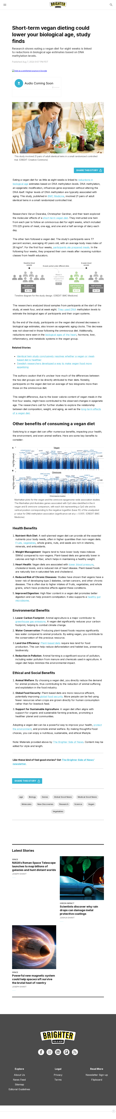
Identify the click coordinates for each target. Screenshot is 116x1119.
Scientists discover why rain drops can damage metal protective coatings (79, 910)
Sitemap (19, 1084)
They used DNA (67, 309)
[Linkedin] (58, 1052)
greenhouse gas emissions (30, 621)
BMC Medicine (56, 196)
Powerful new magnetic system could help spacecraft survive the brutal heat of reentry (33, 979)
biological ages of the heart (60, 334)
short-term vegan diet (55, 217)
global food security (51, 696)
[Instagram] (50, 1052)
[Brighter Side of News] (58, 5)
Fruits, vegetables (25, 542)
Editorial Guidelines (19, 1089)
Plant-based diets (50, 643)
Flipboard (96, 1079)
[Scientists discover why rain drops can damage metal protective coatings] (82, 878)
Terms (58, 1079)
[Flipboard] (66, 1052)
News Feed (19, 1079)
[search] (111, 5)
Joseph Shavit (19, 874)
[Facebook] (41, 1052)
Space (15, 859)
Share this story (87, 170)
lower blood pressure (81, 564)
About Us (19, 1074)
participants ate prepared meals (71, 247)
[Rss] (75, 1052)
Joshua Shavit (67, 918)
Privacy (58, 1074)
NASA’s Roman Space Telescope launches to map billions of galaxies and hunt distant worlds (34, 866)
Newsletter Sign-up (97, 1074)
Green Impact (67, 903)
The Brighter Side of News (68, 741)
